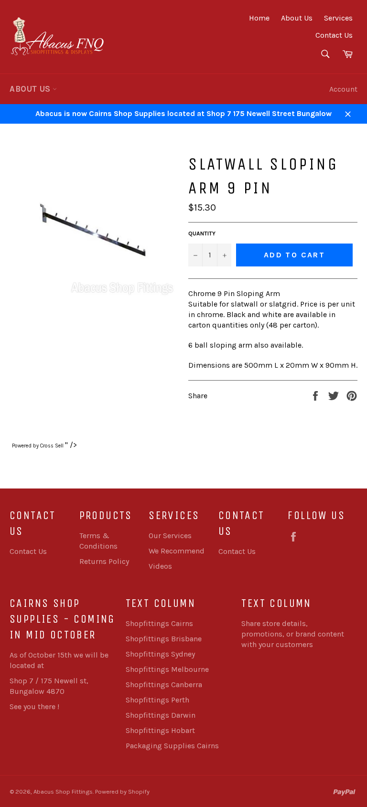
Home (259, 17)
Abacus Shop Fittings (63, 791)
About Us (297, 17)
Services (338, 17)
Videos (160, 566)
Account (343, 89)
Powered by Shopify (122, 791)
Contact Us (334, 35)
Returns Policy (104, 561)
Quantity (202, 233)
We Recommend (177, 550)
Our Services (170, 535)
